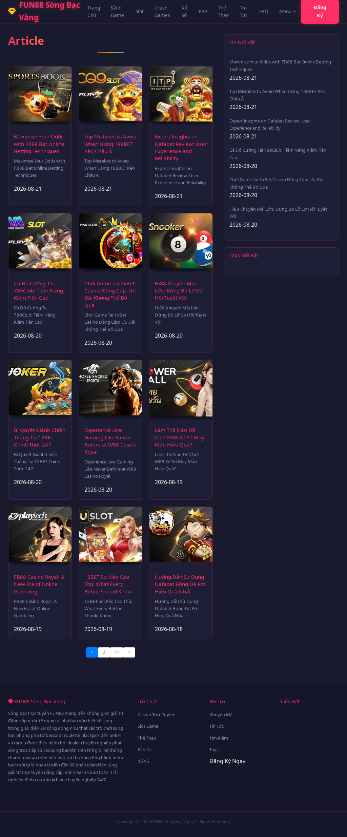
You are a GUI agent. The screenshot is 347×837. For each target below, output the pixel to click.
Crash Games (162, 11)
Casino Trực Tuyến (156, 714)
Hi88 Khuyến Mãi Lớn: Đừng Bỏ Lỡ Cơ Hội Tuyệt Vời (178, 290)
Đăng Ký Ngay (227, 761)
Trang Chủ (93, 11)
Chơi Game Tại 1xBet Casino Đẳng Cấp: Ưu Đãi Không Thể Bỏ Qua (110, 294)
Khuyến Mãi (221, 714)
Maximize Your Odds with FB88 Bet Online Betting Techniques (39, 143)
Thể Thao (223, 11)
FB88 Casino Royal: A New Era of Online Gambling (39, 584)
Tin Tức (244, 11)
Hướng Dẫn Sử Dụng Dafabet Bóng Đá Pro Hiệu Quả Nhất (180, 584)
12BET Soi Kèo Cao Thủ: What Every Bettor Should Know (107, 584)
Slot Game (148, 726)
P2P (203, 11)
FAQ (263, 11)
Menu (285, 11)
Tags (214, 749)
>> (116, 652)
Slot (140, 11)
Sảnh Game (117, 11)
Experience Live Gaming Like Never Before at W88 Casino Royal (110, 440)
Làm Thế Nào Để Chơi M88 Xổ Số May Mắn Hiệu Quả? (179, 437)
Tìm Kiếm (218, 738)
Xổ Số (184, 11)
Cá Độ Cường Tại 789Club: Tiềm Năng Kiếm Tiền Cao (38, 290)
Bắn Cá (144, 749)
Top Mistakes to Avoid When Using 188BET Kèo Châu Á (110, 143)
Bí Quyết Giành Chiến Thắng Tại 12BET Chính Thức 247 (39, 437)
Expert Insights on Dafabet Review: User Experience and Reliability (181, 147)
